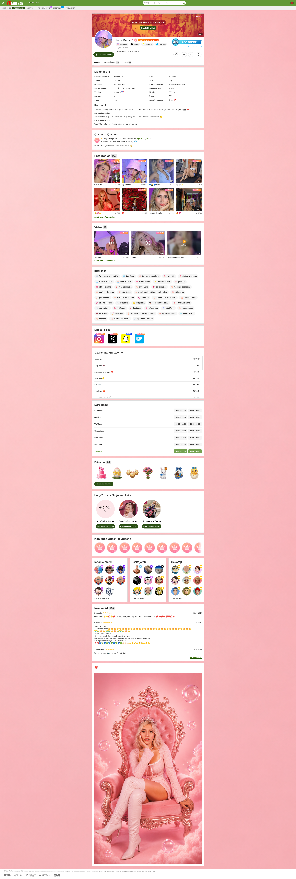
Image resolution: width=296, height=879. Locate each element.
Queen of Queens (143, 139)
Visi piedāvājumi (44, 8)
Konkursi (57, 8)
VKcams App (70, 8)
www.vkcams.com (29, 871)
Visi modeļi (6, 8)
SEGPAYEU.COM (80, 871)
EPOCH (71, 871)
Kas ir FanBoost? (195, 47)
